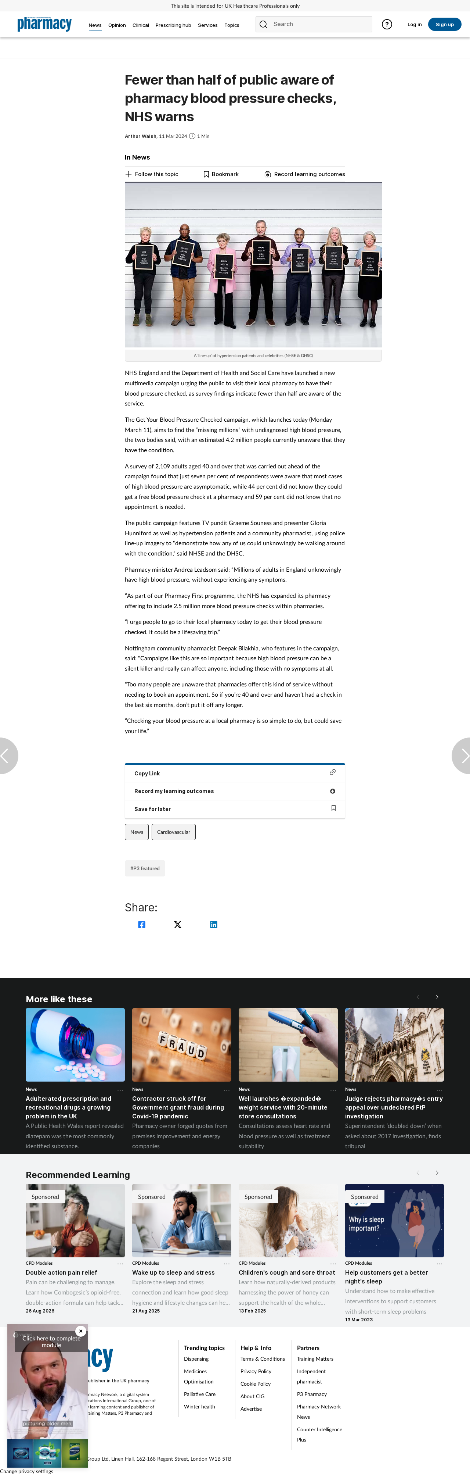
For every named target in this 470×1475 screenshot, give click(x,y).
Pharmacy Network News (319, 1411)
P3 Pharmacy (131, 1413)
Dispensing (196, 1359)
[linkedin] (214, 926)
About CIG (252, 1396)
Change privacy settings (26, 1471)
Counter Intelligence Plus (319, 1434)
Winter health (199, 1406)
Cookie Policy (256, 1384)
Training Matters (100, 1413)
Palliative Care (200, 1394)
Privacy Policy (256, 1371)
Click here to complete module (51, 1341)
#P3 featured (145, 868)
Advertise (251, 1409)
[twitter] (179, 926)
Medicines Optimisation (199, 1376)
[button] (437, 997)
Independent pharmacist (311, 1376)
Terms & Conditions (263, 1359)
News (136, 832)
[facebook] (143, 926)
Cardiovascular (173, 832)
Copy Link (147, 773)
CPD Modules (39, 1263)
